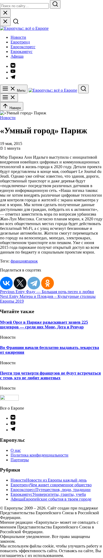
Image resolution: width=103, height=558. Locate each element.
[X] (20, 283)
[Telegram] (33, 283)
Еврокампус (21, 51)
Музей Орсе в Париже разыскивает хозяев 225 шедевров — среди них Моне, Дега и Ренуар (44, 324)
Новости (18, 37)
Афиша (17, 56)
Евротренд (20, 42)
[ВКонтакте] (6, 283)
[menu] (9, 97)
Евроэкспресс (23, 47)
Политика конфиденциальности (39, 455)
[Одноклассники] (47, 283)
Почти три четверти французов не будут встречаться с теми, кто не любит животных (50, 375)
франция (18, 261)
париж (32, 261)
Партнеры (20, 460)
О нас (16, 450)
